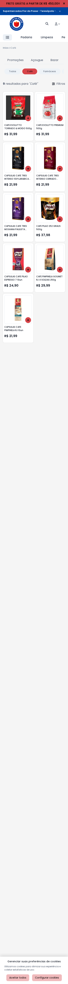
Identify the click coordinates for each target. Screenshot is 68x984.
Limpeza (47, 37)
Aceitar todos (17, 977)
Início (6, 47)
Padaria (26, 37)
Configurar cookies (47, 977)
